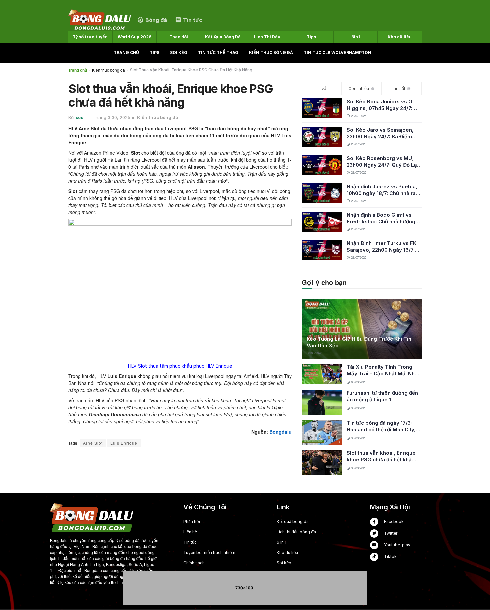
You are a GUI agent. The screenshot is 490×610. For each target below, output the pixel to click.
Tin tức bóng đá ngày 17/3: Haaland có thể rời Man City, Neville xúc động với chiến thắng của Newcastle (381, 426)
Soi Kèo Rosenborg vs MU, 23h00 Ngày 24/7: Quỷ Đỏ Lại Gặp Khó (382, 161)
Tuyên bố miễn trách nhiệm (209, 552)
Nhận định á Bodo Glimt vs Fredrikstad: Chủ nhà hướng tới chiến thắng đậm (381, 218)
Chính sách (194, 562)
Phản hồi (191, 521)
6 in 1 (281, 542)
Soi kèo (178, 52)
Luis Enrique (123, 443)
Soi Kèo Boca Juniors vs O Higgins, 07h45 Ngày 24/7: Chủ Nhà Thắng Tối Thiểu (379, 105)
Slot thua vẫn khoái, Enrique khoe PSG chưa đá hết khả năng (381, 456)
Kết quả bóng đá (293, 521)
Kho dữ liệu (287, 552)
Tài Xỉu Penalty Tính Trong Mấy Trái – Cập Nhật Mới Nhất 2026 (383, 370)
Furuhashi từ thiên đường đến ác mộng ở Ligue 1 (382, 396)
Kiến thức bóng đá (271, 52)
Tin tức (190, 542)
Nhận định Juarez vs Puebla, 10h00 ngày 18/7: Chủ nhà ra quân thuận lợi (382, 190)
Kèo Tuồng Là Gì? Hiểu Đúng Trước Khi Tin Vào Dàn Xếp (359, 342)
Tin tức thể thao (218, 52)
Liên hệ (190, 531)
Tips (154, 52)
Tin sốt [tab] (399, 88)
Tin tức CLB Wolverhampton (337, 52)
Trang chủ (126, 52)
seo (79, 117)
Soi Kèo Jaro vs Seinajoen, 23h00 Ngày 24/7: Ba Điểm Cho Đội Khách (380, 133)
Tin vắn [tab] (322, 88)
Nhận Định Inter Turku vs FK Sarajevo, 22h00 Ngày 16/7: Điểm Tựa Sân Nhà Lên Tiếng (383, 246)
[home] (99, 19)
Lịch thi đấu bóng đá (296, 531)
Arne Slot (93, 443)
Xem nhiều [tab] (359, 88)
